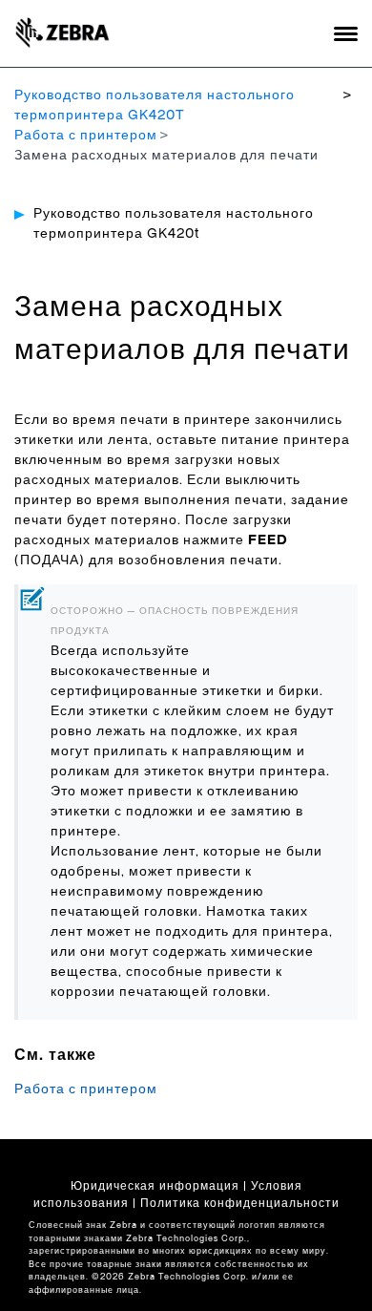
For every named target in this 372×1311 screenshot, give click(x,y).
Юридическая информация (155, 1186)
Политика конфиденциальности (240, 1203)
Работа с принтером (85, 135)
